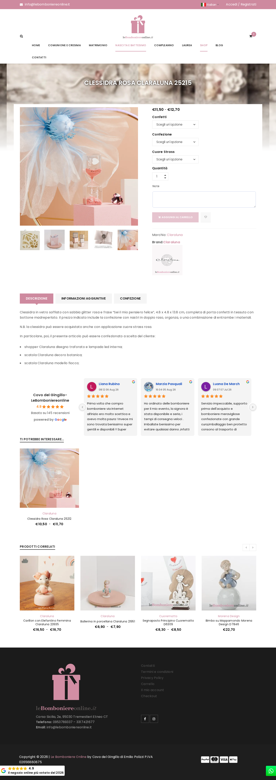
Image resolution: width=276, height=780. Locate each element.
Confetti (159, 117)
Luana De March (226, 384)
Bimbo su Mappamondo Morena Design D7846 (229, 622)
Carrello (147, 684)
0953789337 (63, 722)
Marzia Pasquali (169, 384)
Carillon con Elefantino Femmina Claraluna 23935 (47, 622)
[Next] (252, 407)
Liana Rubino (109, 384)
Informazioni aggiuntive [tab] (83, 298)
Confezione (162, 135)
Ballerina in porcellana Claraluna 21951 (107, 621)
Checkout (149, 696)
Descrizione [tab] (36, 298)
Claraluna (175, 235)
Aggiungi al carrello (177, 217)
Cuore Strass (163, 152)
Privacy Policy (152, 677)
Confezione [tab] (130, 298)
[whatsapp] (271, 771)
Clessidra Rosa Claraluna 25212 (49, 519)
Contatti (148, 665)
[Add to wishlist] (206, 217)
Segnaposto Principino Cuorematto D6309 (168, 622)
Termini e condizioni (157, 671)
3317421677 (85, 722)
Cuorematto (168, 616)
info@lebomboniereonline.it (47, 4)
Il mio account (152, 690)
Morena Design (229, 616)
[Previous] (82, 407)
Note (156, 186)
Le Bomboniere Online (68, 756)
